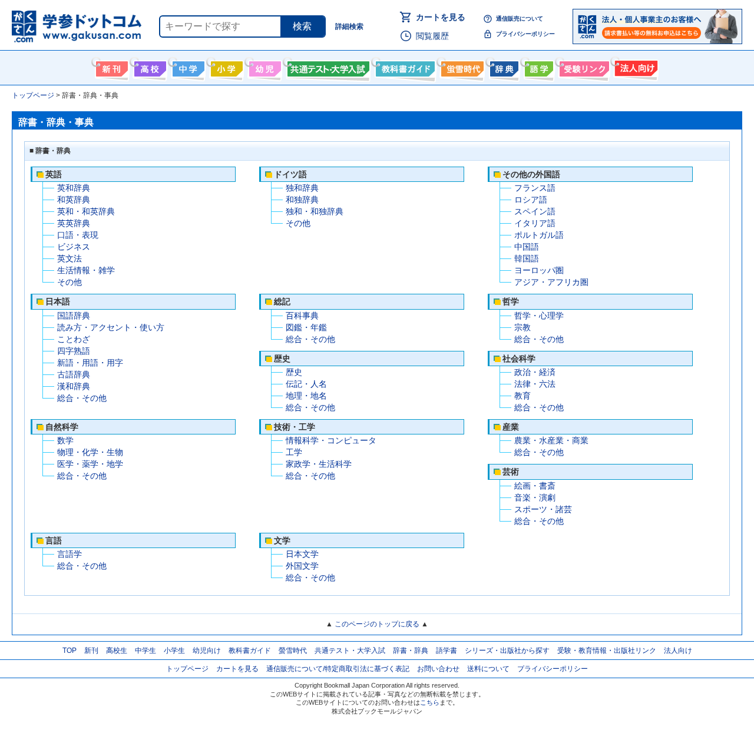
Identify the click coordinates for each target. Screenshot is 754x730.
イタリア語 (534, 223)
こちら (429, 702)
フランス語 (534, 188)
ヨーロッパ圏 (539, 270)
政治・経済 (534, 372)
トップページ (187, 669)
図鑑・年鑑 (306, 327)
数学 (65, 440)
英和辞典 (73, 188)
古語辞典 (73, 374)
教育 (522, 395)
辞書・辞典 (410, 650)
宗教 (522, 327)
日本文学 (302, 554)
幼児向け (263, 66)
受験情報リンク (582, 66)
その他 (69, 282)
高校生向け (149, 66)
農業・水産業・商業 (551, 440)
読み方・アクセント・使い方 (110, 327)
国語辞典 (73, 315)
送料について (488, 669)
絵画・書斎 (534, 485)
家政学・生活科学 (319, 464)
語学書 (537, 66)
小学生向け (225, 66)
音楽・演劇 (534, 497)
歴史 (294, 372)
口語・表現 (77, 235)
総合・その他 (82, 398)
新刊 (91, 650)
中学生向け (187, 66)
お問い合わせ (438, 669)
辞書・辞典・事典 (502, 66)
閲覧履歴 (432, 36)
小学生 (174, 650)
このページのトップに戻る (377, 624)
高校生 (116, 650)
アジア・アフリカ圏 (551, 282)
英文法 (69, 258)
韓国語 (526, 258)
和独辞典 (302, 199)
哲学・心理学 (539, 315)
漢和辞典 (73, 386)
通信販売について (519, 18)
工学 (294, 452)
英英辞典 (73, 223)
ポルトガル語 (539, 235)
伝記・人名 (306, 384)
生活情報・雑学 (86, 270)
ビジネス (73, 246)
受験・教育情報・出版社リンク (606, 650)
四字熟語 (73, 351)
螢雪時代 (460, 66)
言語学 (69, 554)
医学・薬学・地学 (90, 464)
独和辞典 (302, 188)
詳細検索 (349, 26)
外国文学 (302, 565)
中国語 (526, 246)
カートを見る (440, 17)
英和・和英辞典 (86, 211)
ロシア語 (530, 199)
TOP (69, 650)
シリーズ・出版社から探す (507, 650)
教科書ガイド (403, 66)
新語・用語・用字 (90, 362)
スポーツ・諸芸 (543, 509)
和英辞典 (73, 199)
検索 (302, 26)
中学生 (145, 650)
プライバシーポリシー (525, 34)
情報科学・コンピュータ (331, 440)
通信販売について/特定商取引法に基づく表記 (337, 669)
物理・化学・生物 (90, 452)
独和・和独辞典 (314, 211)
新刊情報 (110, 66)
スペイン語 (534, 211)
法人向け (634, 66)
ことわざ (73, 339)
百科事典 (302, 315)
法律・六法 (534, 384)
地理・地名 (306, 395)
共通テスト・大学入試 (327, 66)
